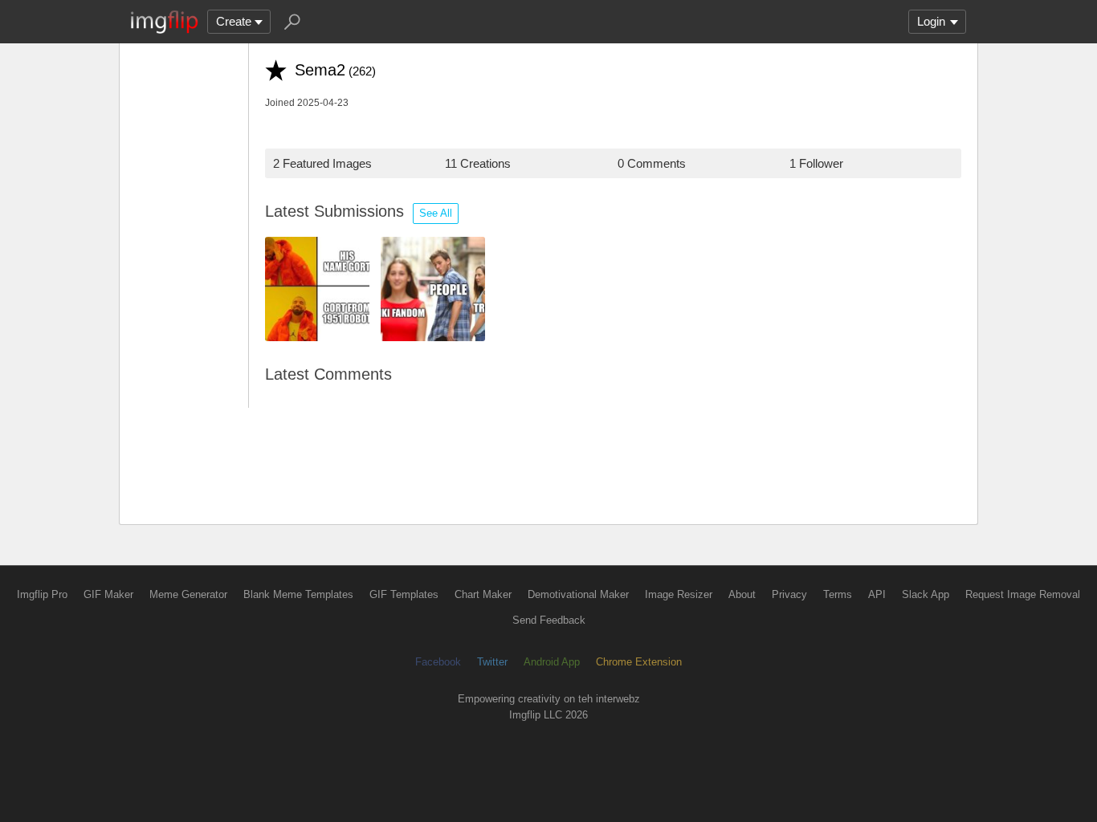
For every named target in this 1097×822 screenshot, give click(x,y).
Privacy (789, 594)
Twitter (492, 662)
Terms (837, 594)
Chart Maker (483, 594)
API (877, 594)
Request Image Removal (1022, 594)
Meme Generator (188, 594)
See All (435, 213)
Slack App (925, 594)
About (742, 594)
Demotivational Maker (578, 594)
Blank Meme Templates (298, 594)
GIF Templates (403, 594)
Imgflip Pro (42, 594)
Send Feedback (548, 620)
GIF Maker (108, 594)
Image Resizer (678, 594)
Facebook (438, 662)
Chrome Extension (639, 662)
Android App (552, 662)
